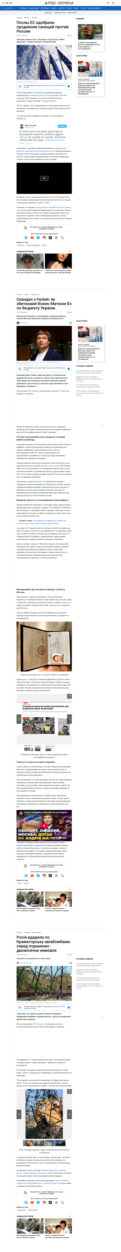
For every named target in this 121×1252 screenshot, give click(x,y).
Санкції (44, 245)
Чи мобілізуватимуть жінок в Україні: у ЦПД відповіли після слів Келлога (90, 372)
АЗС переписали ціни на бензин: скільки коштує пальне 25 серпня (88, 386)
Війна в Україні (72, 12)
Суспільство (35, 294)
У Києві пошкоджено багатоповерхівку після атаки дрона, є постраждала (89, 45)
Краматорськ (22, 1210)
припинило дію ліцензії (50, 466)
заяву (60, 1024)
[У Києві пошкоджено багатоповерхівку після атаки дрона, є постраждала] (90, 32)
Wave (76, 8)
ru (11, 3)
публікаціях (38, 481)
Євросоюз (21, 245)
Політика (45, 8)
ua (4, 3)
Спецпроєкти (94, 8)
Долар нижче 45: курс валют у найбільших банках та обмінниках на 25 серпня (89, 379)
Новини (23, 8)
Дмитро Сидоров (83, 79)
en (7, 3)
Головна (19, 18)
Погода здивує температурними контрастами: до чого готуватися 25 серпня (89, 393)
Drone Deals (48, 12)
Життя (62, 8)
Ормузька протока (59, 12)
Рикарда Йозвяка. (49, 101)
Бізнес (54, 8)
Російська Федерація (33, 245)
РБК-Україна (33, 391)
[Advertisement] (44, 410)
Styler (83, 8)
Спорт (69, 8)
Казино (26, 883)
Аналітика (34, 8)
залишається (65, 602)
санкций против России (39, 95)
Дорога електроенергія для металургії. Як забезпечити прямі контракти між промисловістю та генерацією (89, 88)
